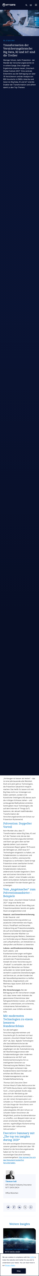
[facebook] (14, 1207)
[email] (8, 1207)
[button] (28, 5)
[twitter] (25, 1207)
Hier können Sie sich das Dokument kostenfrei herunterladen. (19, 1160)
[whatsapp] (31, 1207)
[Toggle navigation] (36, 5)
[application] (19, 1264)
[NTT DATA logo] (9, 5)
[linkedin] (19, 1207)
